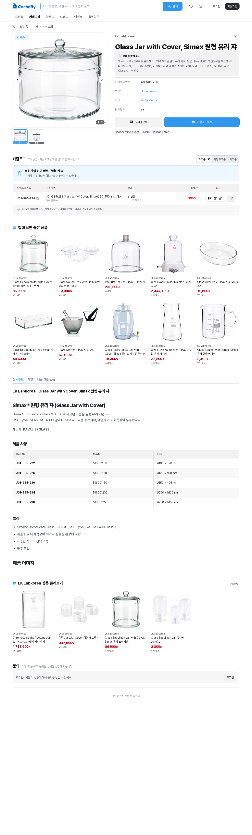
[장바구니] (201, 6)
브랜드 (64, 17)
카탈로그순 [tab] (220, 159)
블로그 (50, 17)
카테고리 (34, 17)
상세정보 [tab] (18, 379)
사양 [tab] (30, 379)
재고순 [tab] (233, 159)
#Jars (146, 132)
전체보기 (234, 584)
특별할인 (93, 17)
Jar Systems (149, 100)
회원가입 (232, 6)
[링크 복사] (235, 36)
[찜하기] (231, 198)
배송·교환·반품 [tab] (46, 379)
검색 (175, 6)
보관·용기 (25, 26)
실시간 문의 (141, 122)
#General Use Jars (127, 132)
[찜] (191, 6)
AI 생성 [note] (22, 38)
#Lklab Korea (161, 132)
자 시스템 (48, 26)
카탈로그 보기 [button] (204, 122)
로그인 (216, 6)
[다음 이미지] (102, 79)
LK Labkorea (124, 36)
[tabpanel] (126, 476)
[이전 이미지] (17, 79)
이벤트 (78, 17)
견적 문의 (218, 198)
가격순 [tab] (204, 159)
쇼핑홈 (19, 17)
